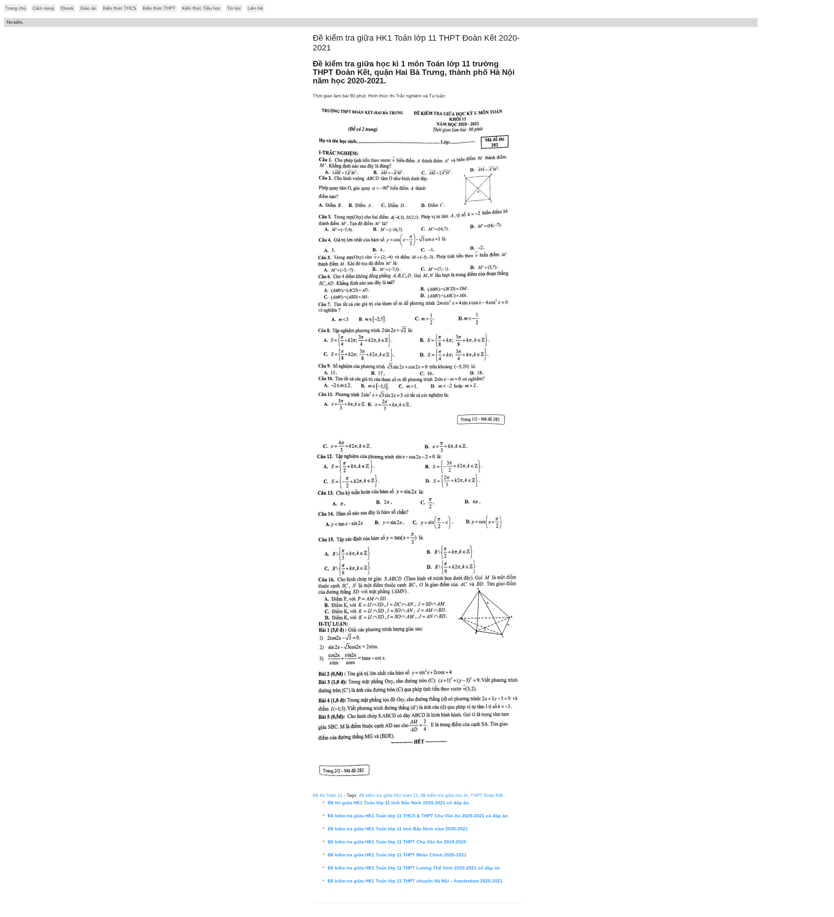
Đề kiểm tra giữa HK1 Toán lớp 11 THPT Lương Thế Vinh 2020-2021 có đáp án (414, 867)
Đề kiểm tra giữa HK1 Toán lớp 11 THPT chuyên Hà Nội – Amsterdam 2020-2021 (415, 880)
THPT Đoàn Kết (486, 795)
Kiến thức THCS (119, 8)
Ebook (67, 8)
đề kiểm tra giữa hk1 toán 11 (388, 795)
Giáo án (88, 8)
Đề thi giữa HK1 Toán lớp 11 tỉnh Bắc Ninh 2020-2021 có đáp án (398, 802)
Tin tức (234, 8)
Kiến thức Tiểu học (201, 8)
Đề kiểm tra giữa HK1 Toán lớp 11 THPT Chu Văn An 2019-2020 (397, 841)
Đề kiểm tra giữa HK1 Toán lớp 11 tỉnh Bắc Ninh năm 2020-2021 (398, 828)
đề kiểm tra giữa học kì (444, 795)
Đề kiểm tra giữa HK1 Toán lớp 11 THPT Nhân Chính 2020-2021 (397, 854)
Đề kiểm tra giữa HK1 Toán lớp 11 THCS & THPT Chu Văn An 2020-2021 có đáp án (418, 815)
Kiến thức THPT (159, 8)
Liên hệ (255, 8)
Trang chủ (15, 8)
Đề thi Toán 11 (327, 795)
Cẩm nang (43, 8)
